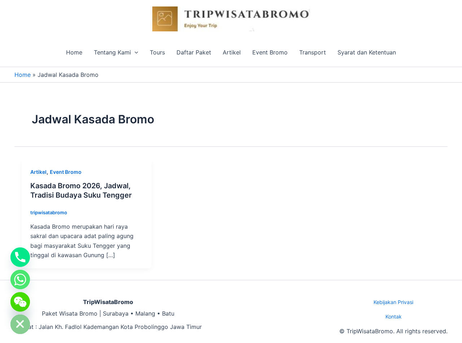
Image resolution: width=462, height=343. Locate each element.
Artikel (232, 52)
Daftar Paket (193, 52)
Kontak (393, 316)
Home (74, 52)
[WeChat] (20, 302)
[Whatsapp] (20, 279)
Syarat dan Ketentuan (366, 52)
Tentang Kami (112, 52)
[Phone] (20, 257)
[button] (134, 52)
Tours (157, 52)
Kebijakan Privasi (393, 302)
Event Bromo (270, 52)
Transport (312, 52)
